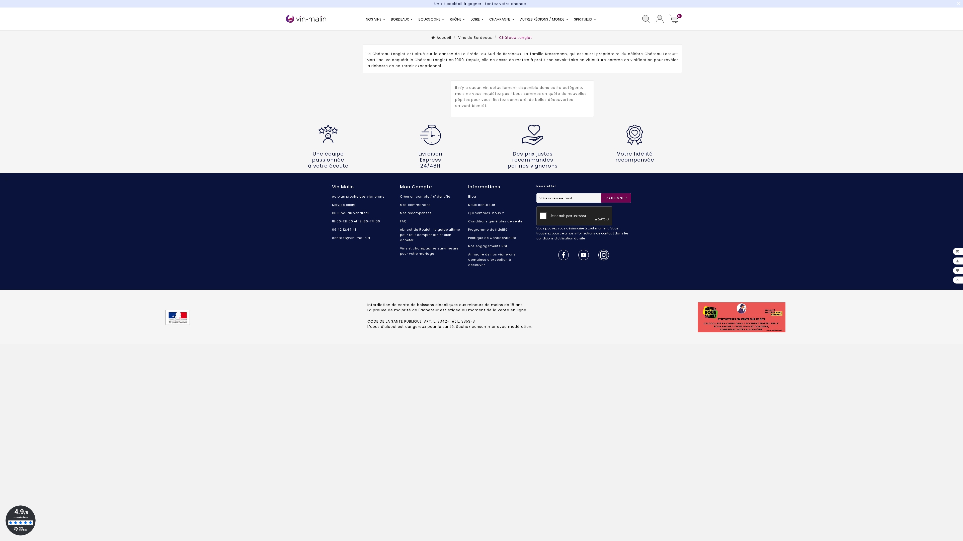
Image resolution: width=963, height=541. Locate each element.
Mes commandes (415, 205)
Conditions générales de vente (495, 221)
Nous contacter (481, 205)
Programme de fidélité (487, 229)
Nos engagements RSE (488, 246)
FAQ (403, 221)
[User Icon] (660, 19)
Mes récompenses (416, 213)
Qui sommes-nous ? (486, 213)
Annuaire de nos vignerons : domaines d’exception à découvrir (493, 259)
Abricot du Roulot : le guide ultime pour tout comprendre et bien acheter (430, 234)
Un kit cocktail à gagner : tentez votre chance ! (481, 3)
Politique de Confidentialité (492, 238)
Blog (472, 196)
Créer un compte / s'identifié (425, 196)
